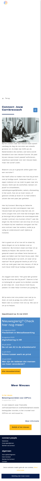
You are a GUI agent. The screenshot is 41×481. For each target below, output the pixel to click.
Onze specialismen (8, 443)
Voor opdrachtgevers (8, 454)
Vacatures (5, 441)
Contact (4, 461)
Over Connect (6, 457)
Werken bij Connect (8, 459)
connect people (9, 438)
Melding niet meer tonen (20, 476)
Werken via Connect (8, 445)
